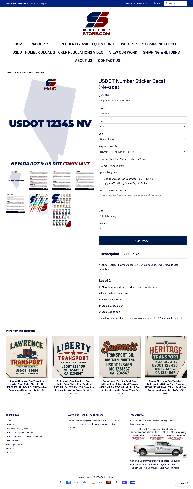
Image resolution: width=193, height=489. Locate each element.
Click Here (165, 318)
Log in (129, 3)
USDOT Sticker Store (104, 477)
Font (101, 121)
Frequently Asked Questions (86, 44)
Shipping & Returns (161, 52)
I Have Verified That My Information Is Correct (123, 159)
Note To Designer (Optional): (114, 190)
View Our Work (123, 52)
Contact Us (109, 61)
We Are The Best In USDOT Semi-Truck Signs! (26, 3)
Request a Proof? (108, 146)
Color (101, 133)
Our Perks (131, 254)
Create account (143, 3)
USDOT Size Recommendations (148, 44)
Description (110, 254)
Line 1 (102, 108)
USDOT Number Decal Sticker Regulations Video (57, 52)
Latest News (136, 414)
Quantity (103, 223)
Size (101, 210)
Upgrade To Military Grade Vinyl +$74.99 (125, 183)
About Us (83, 61)
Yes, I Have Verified (113, 165)
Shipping (103, 100)
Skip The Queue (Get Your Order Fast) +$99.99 (128, 179)
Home (19, 44)
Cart (159, 3)
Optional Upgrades (109, 172)
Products (40, 44)
